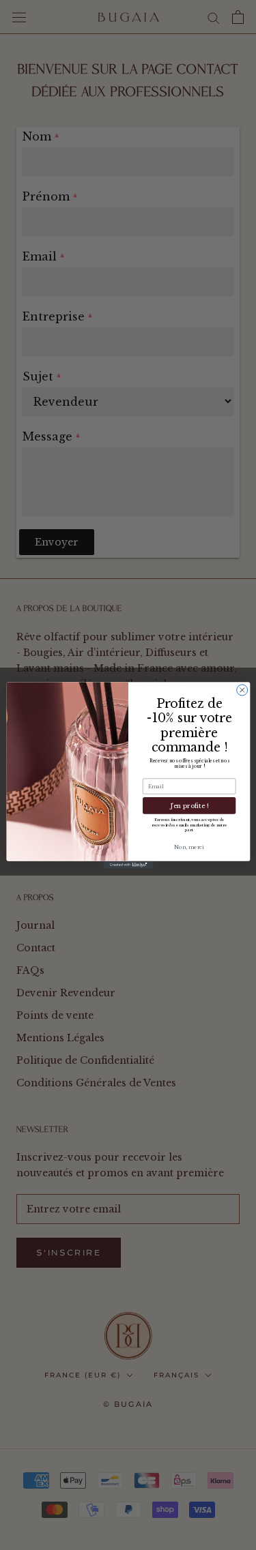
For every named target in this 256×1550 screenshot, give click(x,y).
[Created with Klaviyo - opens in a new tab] (128, 864)
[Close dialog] (241, 689)
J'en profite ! (188, 805)
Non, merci (189, 847)
